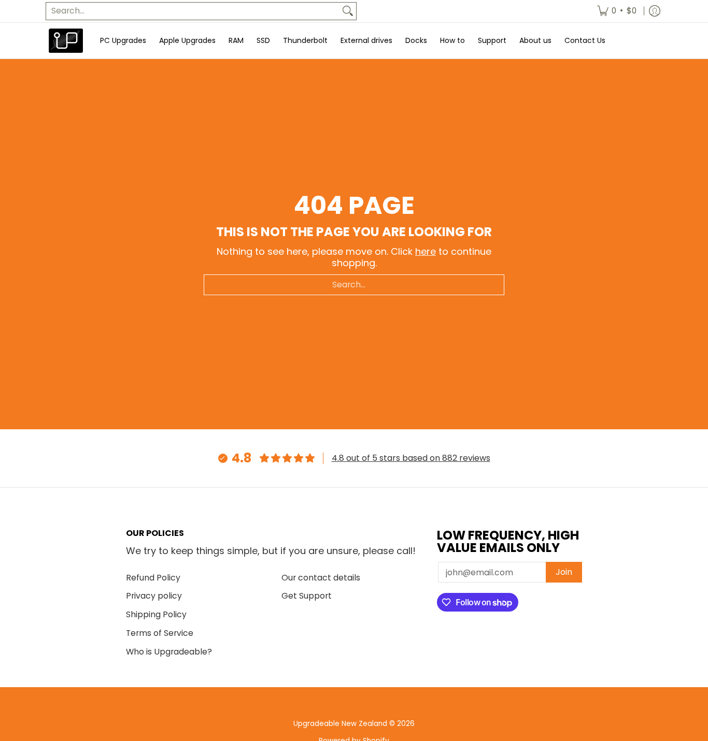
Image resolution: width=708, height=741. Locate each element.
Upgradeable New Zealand (340, 724)
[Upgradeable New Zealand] (66, 41)
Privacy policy (154, 596)
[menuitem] (616, 11)
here (425, 251)
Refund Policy (153, 578)
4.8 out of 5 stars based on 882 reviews (411, 458)
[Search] (347, 11)
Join (564, 572)
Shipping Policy (156, 614)
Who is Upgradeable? (169, 652)
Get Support (306, 596)
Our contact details (320, 578)
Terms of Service (159, 633)
